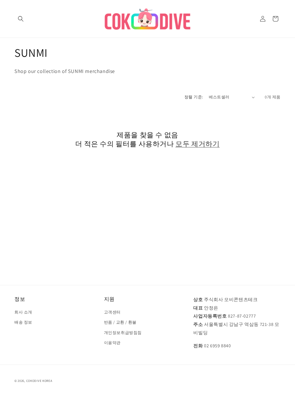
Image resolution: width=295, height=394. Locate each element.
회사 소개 (23, 312)
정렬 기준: (193, 97)
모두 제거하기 (197, 143)
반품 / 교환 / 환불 (120, 322)
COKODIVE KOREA (39, 381)
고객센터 (112, 312)
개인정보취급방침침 (123, 332)
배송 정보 (23, 322)
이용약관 (112, 342)
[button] (20, 18)
